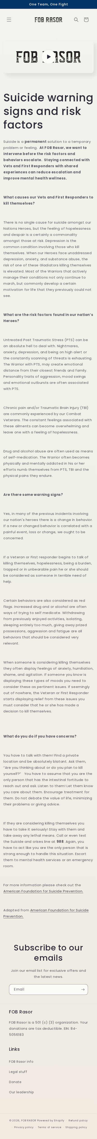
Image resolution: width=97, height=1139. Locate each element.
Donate (15, 1082)
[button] (9, 20)
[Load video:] (48, 57)
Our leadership (21, 1092)
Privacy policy (24, 1127)
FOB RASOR (28, 1120)
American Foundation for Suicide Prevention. (43, 891)
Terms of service (49, 1127)
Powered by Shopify (51, 1120)
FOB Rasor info (21, 1061)
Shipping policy (76, 1127)
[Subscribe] (83, 989)
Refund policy (78, 1120)
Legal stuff (18, 1072)
